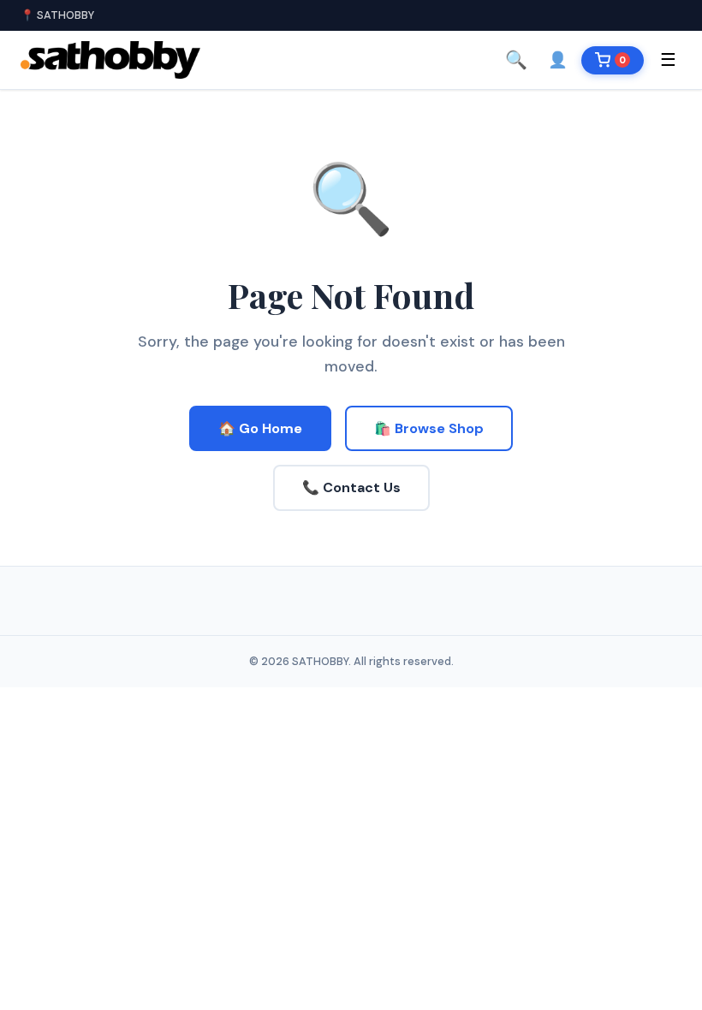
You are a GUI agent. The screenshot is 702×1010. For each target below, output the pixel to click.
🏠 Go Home (260, 428)
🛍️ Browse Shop (429, 428)
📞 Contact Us (351, 487)
